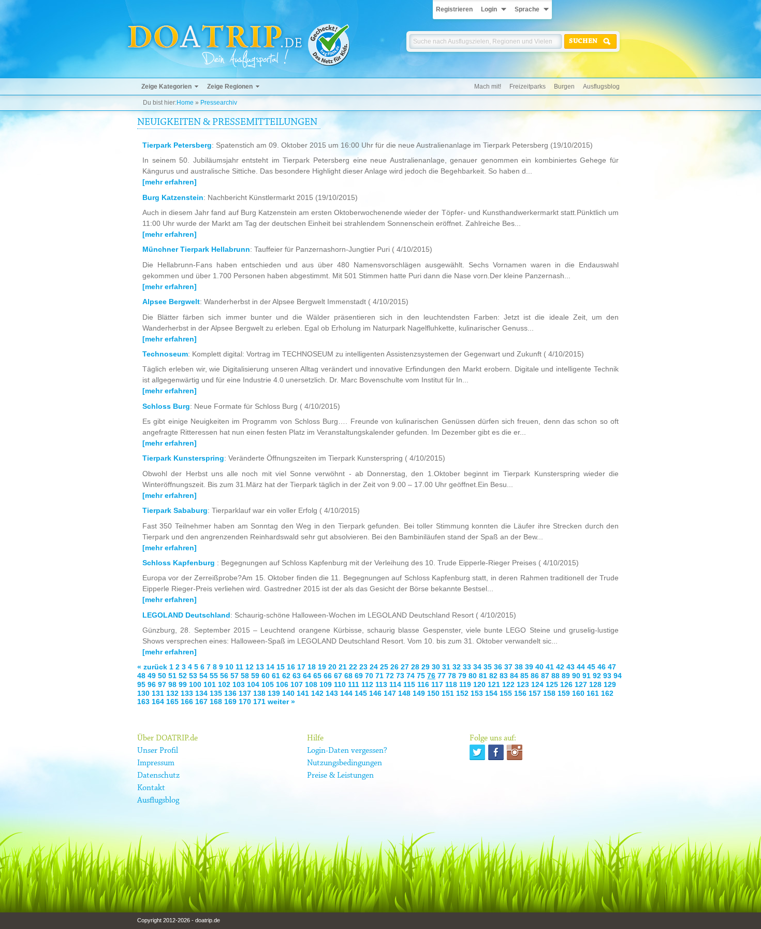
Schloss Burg (166, 406)
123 (523, 684)
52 (183, 675)
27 (405, 667)
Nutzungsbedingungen (344, 763)
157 (535, 693)
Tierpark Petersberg (177, 145)
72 (390, 675)
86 (535, 675)
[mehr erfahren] (169, 182)
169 (230, 701)
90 (576, 675)
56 (224, 675)
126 (566, 684)
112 (367, 684)
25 (384, 667)
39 (529, 667)
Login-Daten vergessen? (347, 751)
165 (172, 701)
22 (353, 667)
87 (545, 675)
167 (201, 701)
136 (230, 693)
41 (550, 667)
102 (224, 684)
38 (519, 667)
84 (514, 675)
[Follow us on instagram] (514, 752)
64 (307, 675)
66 (328, 675)
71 (379, 675)
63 (296, 675)
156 (520, 693)
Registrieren (454, 9)
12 (249, 667)
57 (234, 675)
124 (537, 684)
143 (332, 693)
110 (340, 684)
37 (508, 667)
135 (216, 693)
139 (274, 693)
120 (479, 684)
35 (488, 667)
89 (566, 675)
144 (346, 693)
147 (390, 693)
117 (437, 684)
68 (348, 675)
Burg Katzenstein (172, 197)
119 (465, 684)
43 (570, 667)
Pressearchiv (218, 102)
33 (467, 667)
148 (404, 693)
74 (410, 675)
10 (229, 667)
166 (187, 701)
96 (152, 684)
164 (158, 701)
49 (152, 675)
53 (193, 675)
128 (595, 684)
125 (552, 684)
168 (216, 701)
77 (441, 675)
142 (317, 693)
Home (185, 102)
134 (201, 693)
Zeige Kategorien (166, 86)
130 (143, 693)
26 (394, 667)
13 (260, 667)
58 (245, 675)
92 (597, 675)
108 (311, 684)
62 (286, 675)
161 (593, 693)
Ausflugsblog (601, 86)
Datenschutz (158, 775)
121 (494, 684)
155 (506, 693)
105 (267, 684)
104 (253, 684)
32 (456, 667)
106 (282, 684)
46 (601, 667)
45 (591, 667)
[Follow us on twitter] (477, 752)
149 (419, 693)
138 (259, 693)
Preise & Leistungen (340, 775)
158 (549, 693)
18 (312, 667)
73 (400, 675)
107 (296, 684)
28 (415, 667)
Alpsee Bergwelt (171, 301)
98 (172, 684)
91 (586, 675)
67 (338, 675)
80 (473, 675)
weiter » (281, 701)
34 (477, 667)
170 (245, 701)
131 (158, 693)
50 (162, 675)
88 (555, 675)
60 (265, 675)
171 (259, 701)
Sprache (527, 9)
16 (291, 667)
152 (462, 693)
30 (436, 667)
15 (280, 667)
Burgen (564, 86)
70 (369, 675)
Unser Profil (157, 751)
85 (524, 675)
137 (245, 693)
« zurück (152, 667)
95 (141, 684)
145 (361, 693)
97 (162, 684)
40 (539, 667)
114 (395, 684)
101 (209, 684)
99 (183, 684)
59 (255, 675)
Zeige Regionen (230, 86)
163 (143, 701)
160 (578, 693)
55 (214, 675)
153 (477, 693)
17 (301, 667)
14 (270, 667)
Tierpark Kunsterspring (183, 458)
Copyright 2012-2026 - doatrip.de (178, 920)
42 (560, 667)
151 (448, 693)
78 (452, 675)
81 (483, 675)
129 (610, 684)
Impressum (155, 763)
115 (409, 684)
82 (493, 675)
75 (421, 675)
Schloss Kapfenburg (179, 563)
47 (612, 667)
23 (363, 667)
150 (433, 693)
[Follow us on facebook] (496, 752)
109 (325, 684)
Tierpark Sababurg (175, 510)
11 (239, 667)
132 (172, 693)
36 (498, 667)
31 (446, 667)
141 (303, 693)
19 (322, 667)
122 (508, 684)
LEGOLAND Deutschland (186, 615)
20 (332, 667)
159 (564, 693)
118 (451, 684)
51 (172, 675)
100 (195, 684)
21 (343, 667)
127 (581, 684)
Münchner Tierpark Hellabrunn (196, 249)
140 (288, 693)
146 (375, 693)
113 (381, 684)
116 (423, 684)
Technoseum (165, 354)
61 (276, 675)
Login (489, 9)
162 (607, 693)
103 (238, 684)
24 (374, 667)
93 (607, 675)
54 (203, 675)
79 (462, 675)
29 (425, 667)
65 (317, 675)
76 (431, 675)
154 (491, 693)
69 (359, 675)
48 (141, 675)
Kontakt (151, 788)
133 (187, 693)
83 (504, 675)
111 (353, 684)
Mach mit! (487, 86)
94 (617, 675)
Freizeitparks (527, 86)
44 (581, 667)
